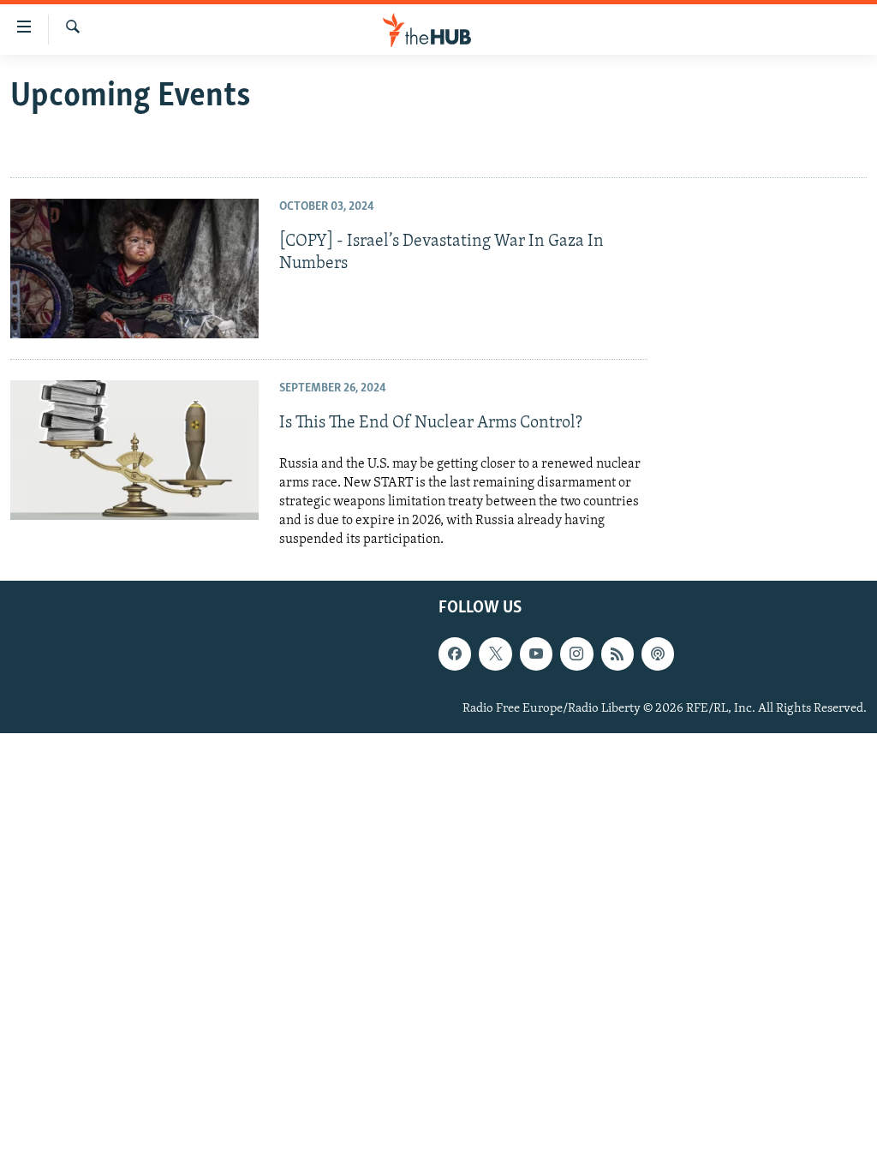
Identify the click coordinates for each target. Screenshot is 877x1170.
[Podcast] (657, 654)
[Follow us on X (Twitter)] (495, 654)
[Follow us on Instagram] (576, 654)
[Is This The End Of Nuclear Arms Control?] (134, 450)
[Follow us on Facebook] (454, 654)
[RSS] (617, 654)
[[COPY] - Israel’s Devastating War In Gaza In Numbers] (134, 268)
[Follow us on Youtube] (536, 654)
